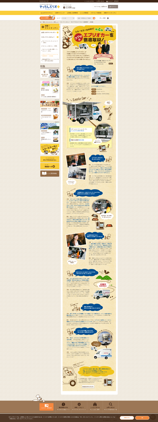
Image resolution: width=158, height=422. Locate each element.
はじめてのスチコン (47, 13)
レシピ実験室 (84, 13)
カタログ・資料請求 (113, 1)
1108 (69, 7)
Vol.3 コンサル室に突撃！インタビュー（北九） (50, 50)
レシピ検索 (45, 18)
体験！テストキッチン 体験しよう (51, 22)
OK (142, 417)
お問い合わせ (100, 1)
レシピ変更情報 (51, 173)
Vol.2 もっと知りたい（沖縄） (50, 46)
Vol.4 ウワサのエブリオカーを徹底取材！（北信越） (50, 55)
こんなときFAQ (90, 1)
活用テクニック (60, 13)
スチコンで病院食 (96, 13)
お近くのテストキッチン (48, 32)
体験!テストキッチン (110, 13)
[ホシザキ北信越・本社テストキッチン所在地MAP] (110, 64)
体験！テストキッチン (51, 27)
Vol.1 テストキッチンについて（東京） (50, 41)
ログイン (113, 6)
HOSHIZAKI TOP (44, 1)
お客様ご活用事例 (72, 13)
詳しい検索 (102, 18)
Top (40, 22)
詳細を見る (127, 417)
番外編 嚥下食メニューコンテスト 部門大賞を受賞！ (50, 60)
